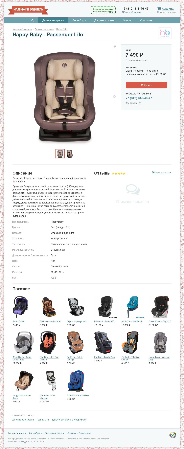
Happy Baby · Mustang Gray (159, 358)
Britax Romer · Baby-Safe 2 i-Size (22, 358)
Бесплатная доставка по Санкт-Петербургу (103, 10)
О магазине (146, 20)
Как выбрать (79, 20)
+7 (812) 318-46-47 (139, 98)
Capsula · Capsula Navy (78, 395)
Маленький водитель (28, 10)
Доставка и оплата (104, 20)
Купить (147, 85)
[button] (114, 46)
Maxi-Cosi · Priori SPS (104, 321)
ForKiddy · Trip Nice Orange (130, 358)
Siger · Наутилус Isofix (77, 321)
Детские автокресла (53, 20)
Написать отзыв (162, 172)
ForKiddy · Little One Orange (49, 358)
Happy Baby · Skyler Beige (22, 396)
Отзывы (127, 20)
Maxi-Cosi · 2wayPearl (131, 321)
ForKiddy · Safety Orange (75, 358)
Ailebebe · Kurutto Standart (48, 396)
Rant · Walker (19, 321)
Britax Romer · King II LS (160, 321)
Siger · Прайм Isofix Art (50, 321)
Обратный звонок (131, 12)
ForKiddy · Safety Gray (104, 357)
